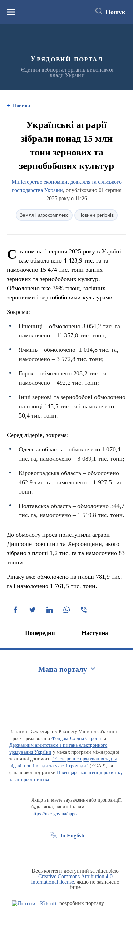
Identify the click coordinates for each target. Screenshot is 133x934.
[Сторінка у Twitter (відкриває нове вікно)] (66, 851)
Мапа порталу (62, 669)
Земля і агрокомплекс (44, 215)
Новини (21, 105)
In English (72, 836)
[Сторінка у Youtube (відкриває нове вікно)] (79, 851)
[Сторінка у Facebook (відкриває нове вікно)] (53, 851)
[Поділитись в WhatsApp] (66, 609)
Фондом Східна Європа (76, 738)
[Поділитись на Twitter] (32, 609)
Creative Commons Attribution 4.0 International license (72, 879)
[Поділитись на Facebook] (15, 609)
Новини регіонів (96, 215)
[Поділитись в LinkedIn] (49, 609)
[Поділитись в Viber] (83, 609)
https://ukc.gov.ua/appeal (55, 813)
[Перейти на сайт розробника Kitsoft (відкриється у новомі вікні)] (34, 903)
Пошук (115, 12)
